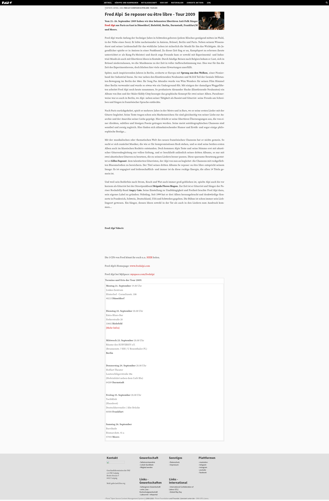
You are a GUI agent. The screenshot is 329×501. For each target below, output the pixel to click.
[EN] (209, 3)
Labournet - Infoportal (149, 494)
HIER (149, 257)
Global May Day (176, 492)
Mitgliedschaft (149, 3)
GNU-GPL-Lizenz (202, 498)
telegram (202, 465)
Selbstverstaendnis (147, 462)
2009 (121, 8)
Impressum (174, 465)
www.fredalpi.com (140, 266)
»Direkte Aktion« (195, 3)
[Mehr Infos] (113, 327)
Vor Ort (164, 3)
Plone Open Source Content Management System (125, 498)
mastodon (203, 462)
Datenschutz (175, 462)
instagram (203, 467)
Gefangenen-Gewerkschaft (150, 487)
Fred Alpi (110, 25)
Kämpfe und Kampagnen (126, 3)
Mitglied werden (146, 467)
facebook (203, 472)
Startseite (108, 8)
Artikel (108, 3)
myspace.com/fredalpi (142, 274)
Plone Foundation (162, 498)
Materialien (177, 3)
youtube (202, 470)
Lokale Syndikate (146, 465)
